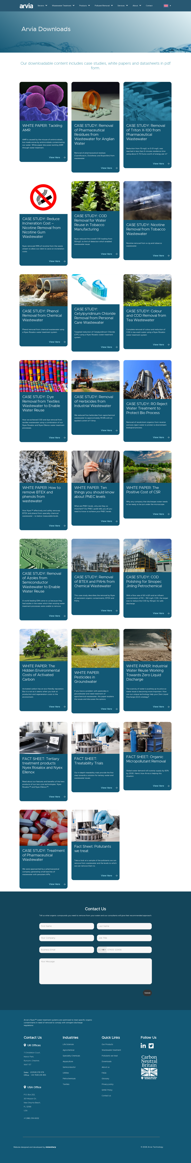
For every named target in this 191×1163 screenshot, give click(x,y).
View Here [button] (54, 157)
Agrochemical (68, 1050)
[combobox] (102, 950)
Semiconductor (69, 1067)
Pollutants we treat (110, 1056)
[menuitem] (167, 5)
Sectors (41, 6)
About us (106, 1067)
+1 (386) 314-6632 (31, 1118)
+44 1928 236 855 (38, 1075)
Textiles (66, 1084)
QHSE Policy (107, 1090)
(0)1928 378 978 (37, 1072)
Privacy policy (107, 1084)
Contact (149, 6)
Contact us (106, 1096)
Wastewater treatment (111, 1050)
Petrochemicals (69, 1079)
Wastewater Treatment (61, 6)
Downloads (106, 1061)
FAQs (104, 1073)
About (135, 6)
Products (83, 6)
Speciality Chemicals (71, 1056)
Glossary (105, 1079)
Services (121, 6)
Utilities (66, 1073)
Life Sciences (68, 1044)
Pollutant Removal (102, 6)
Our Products (107, 1044)
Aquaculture (68, 1061)
